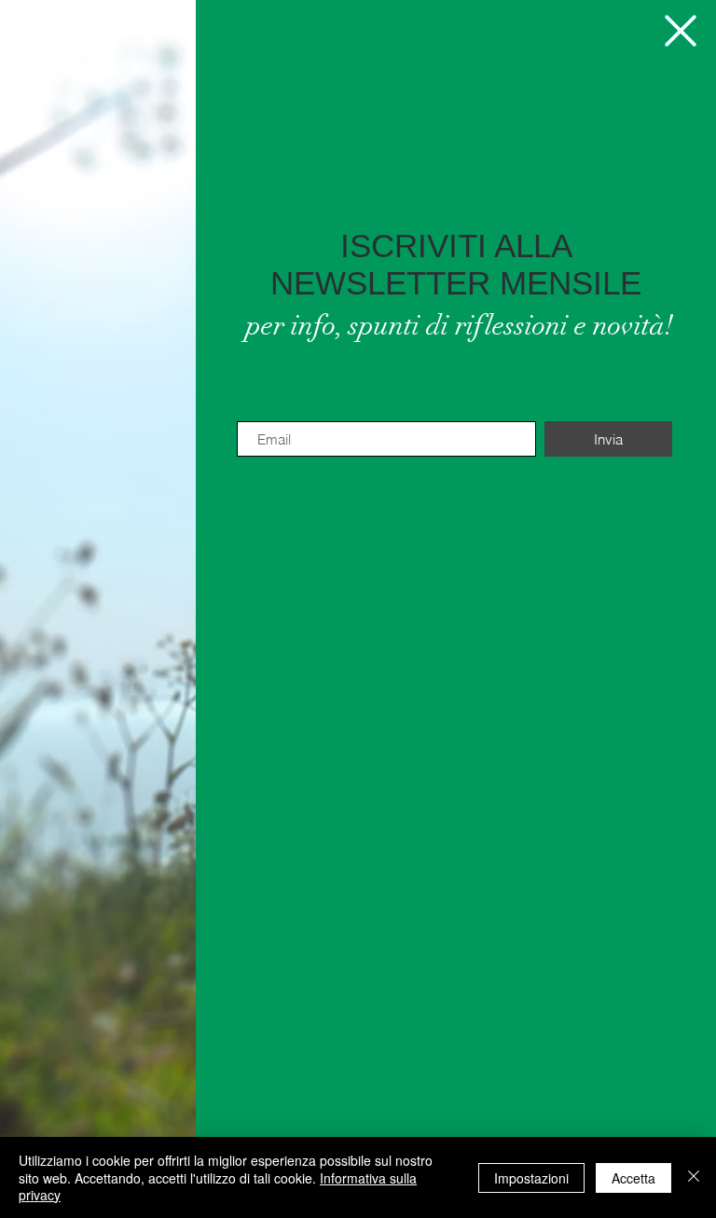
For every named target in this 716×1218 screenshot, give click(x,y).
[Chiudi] (693, 1177)
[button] (680, 31)
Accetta (633, 1178)
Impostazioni (531, 1178)
